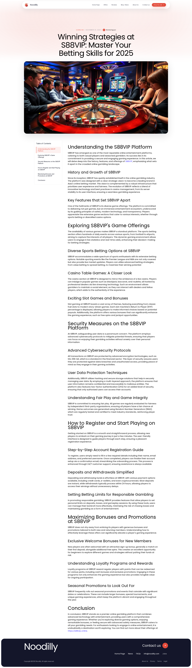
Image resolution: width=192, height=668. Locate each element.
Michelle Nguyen (111, 30)
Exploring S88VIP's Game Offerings (46, 156)
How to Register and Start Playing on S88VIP (49, 168)
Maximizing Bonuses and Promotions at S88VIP (46, 175)
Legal (165, 661)
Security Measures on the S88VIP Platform (49, 162)
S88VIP (128, 161)
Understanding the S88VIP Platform (46, 150)
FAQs (138, 653)
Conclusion (41, 180)
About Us (145, 661)
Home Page (120, 653)
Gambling (80, 30)
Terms (159, 661)
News (130, 653)
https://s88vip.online (77, 631)
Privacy (152, 661)
